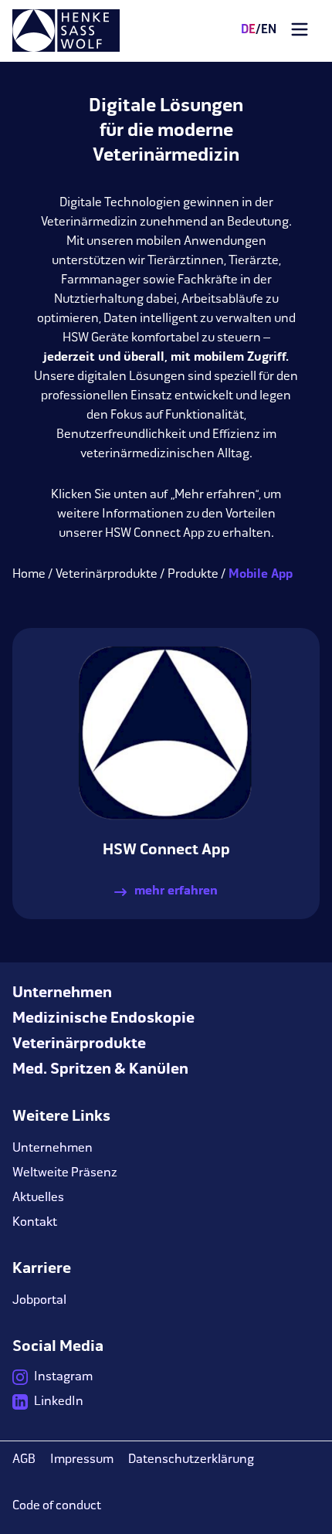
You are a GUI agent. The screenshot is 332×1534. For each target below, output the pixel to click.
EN (266, 30)
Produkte (193, 574)
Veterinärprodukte (107, 574)
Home (29, 574)
